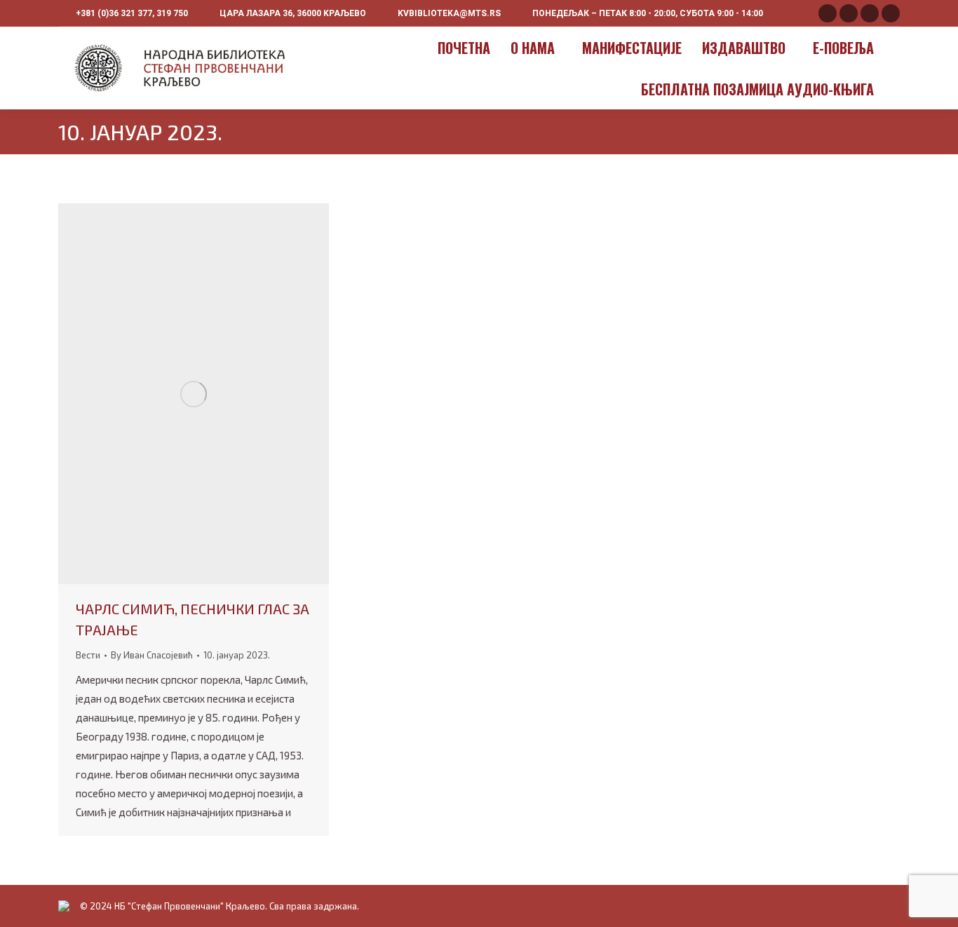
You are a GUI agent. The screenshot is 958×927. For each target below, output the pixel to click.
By (152, 655)
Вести (88, 655)
